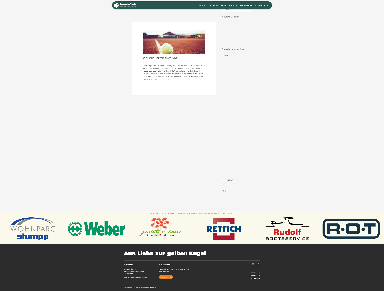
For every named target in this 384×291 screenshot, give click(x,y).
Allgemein (172, 61)
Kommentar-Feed (228, 202)
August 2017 (226, 173)
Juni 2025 (225, 79)
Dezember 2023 (227, 95)
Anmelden (225, 196)
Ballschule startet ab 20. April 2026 (233, 42)
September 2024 (227, 85)
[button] (166, 277)
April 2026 (225, 69)
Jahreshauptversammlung (160, 57)
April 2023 (225, 107)
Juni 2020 (225, 164)
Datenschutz (255, 276)
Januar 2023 (226, 110)
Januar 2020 (226, 170)
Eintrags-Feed (226, 199)
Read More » (147, 84)
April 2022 (225, 132)
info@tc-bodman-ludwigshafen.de (136, 277)
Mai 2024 (225, 88)
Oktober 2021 (226, 139)
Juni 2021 (225, 148)
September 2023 (227, 98)
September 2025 (227, 76)
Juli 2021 (225, 145)
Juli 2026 (225, 60)
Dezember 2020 (227, 154)
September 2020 (227, 157)
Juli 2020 (225, 161)
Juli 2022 (225, 123)
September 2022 (227, 117)
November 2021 (227, 136)
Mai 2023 (225, 104)
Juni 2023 (225, 101)
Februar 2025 (226, 82)
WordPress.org (227, 205)
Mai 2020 (225, 167)
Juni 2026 (225, 63)
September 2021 (227, 142)
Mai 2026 (225, 66)
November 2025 (227, 73)
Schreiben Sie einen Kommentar (155, 61)
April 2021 (225, 151)
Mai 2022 (225, 129)
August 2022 (226, 120)
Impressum (255, 273)
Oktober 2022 (226, 113)
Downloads (255, 278)
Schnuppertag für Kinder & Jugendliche (235, 39)
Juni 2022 (225, 126)
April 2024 (225, 91)
